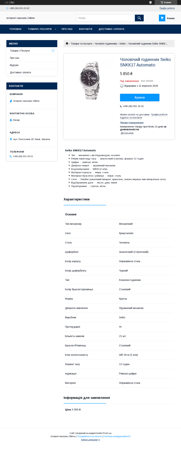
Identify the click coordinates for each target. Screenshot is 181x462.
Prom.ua (107, 433)
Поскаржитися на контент (89, 436)
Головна (15, 29)
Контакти (85, 29)
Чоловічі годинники (106, 43)
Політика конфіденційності (117, 436)
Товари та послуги (81, 43)
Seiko (122, 43)
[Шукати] (139, 18)
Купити (140, 97)
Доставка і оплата (111, 29)
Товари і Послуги (40, 29)
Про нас (67, 29)
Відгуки (14, 65)
